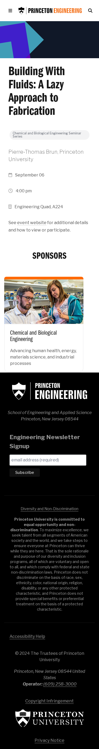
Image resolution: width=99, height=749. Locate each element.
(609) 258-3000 (60, 684)
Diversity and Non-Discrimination (49, 508)
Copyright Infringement (49, 700)
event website (31, 222)
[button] (11, 10)
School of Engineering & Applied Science (49, 391)
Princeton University (49, 718)
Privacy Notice (49, 740)
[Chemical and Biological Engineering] (43, 321)
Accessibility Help (27, 636)
